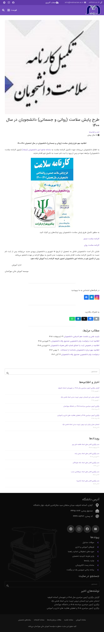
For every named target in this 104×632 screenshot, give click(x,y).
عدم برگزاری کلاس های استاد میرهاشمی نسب (85, 472)
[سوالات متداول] (96, 542)
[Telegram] (4, 2)
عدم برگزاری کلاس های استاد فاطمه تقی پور (85, 444)
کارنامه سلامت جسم (91, 238)
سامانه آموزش (81, 619)
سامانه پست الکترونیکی (84, 565)
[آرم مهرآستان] (93, 10)
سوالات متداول (88, 542)
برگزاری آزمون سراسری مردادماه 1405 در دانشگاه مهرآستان (81, 406)
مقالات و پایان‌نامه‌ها (54, 619)
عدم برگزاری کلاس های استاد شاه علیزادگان (86, 462)
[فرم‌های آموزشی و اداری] (96, 547)
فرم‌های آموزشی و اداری (84, 547)
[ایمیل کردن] (96, 319)
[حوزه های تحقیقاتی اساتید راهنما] (96, 551)
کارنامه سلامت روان (91, 245)
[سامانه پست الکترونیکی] (96, 565)
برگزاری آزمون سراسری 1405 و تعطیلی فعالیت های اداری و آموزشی (78, 415)
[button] (12, 10)
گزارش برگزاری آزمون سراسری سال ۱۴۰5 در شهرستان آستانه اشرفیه (78, 388)
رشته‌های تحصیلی (24, 619)
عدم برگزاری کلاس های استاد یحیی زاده (87, 453)
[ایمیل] (95, 529)
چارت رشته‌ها (89, 560)
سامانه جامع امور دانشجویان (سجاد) (36, 149)
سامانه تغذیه (68, 619)
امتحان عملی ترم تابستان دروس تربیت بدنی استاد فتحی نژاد (80, 397)
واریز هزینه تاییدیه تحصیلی (83, 556)
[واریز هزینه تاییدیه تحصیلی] (96, 556)
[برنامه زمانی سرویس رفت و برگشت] (96, 570)
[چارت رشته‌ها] (96, 561)
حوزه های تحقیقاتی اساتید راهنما (81, 551)
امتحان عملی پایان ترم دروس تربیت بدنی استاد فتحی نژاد (80, 424)
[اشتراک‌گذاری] (90, 319)
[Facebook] (13, 2)
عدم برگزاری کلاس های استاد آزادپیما (88, 481)
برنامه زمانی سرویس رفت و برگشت (80, 569)
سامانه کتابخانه (39, 619)
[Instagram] (8, 2)
